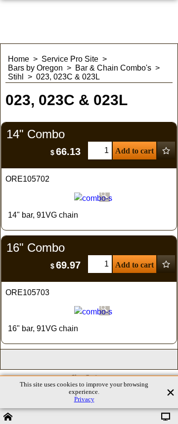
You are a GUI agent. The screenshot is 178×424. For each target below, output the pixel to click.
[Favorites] (166, 150)
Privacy (84, 399)
